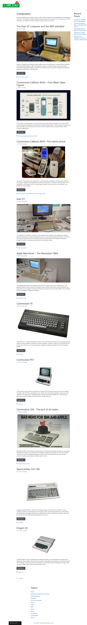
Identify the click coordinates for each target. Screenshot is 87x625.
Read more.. (21, 73)
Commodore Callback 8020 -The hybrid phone (41, 141)
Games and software (36, 600)
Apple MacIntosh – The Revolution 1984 (37, 253)
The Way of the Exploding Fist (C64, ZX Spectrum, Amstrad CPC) (80, 38)
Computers (20, 247)
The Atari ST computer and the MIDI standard (40, 26)
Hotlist (26, 76)
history (23, 76)
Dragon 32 (22, 528)
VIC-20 (32, 617)
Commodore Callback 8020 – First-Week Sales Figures (80, 25)
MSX (32, 606)
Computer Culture (38, 193)
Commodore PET (25, 359)
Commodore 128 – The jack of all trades (37, 409)
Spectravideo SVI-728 (28, 469)
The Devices (34, 613)
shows (32, 609)
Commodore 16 (24, 303)
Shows (24, 247)
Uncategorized (34, 615)
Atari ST (21, 199)
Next (21, 578)
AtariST (19, 76)
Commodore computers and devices (26, 135)
